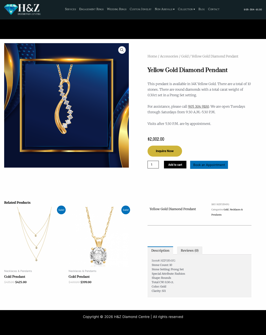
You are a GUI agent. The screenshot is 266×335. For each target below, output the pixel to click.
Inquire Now (165, 151)
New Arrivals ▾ (165, 9)
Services (70, 9)
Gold (184, 56)
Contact (213, 9)
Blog (201, 9)
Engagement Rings (91, 9)
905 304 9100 (198, 106)
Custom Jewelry (140, 9)
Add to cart (175, 164)
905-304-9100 (253, 9)
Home (152, 56)
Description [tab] (160, 250)
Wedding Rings (117, 9)
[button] (122, 50)
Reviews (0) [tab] (190, 250)
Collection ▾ (186, 9)
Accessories (169, 56)
